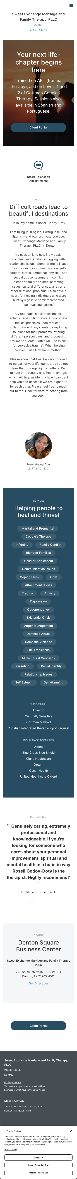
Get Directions (38, 983)
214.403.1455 (38, 30)
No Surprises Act (12, 1082)
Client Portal (38, 127)
